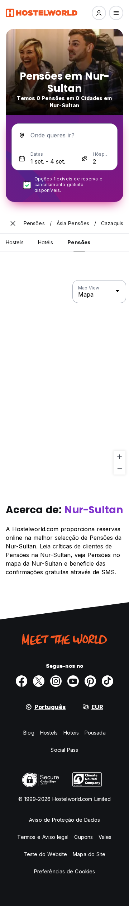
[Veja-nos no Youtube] (73, 681)
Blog (28, 733)
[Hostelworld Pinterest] (90, 681)
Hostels (49, 733)
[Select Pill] (99, 13)
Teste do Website (45, 854)
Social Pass (64, 750)
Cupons (83, 837)
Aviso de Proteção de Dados (64, 820)
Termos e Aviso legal (42, 837)
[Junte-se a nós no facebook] (21, 681)
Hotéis (71, 733)
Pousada (95, 733)
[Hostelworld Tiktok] (107, 681)
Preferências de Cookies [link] (64, 871)
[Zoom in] (119, 457)
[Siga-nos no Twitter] (38, 681)
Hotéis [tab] (45, 242)
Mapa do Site (89, 854)
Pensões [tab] (79, 242)
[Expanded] (13, 223)
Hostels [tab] (15, 242)
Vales (105, 837)
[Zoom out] (119, 469)
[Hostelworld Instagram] (56, 681)
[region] (64, 377)
